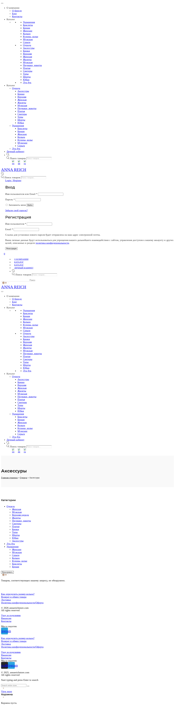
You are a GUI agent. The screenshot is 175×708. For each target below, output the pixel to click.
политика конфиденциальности (52, 243)
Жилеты (27, 59)
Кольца (26, 33)
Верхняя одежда (20, 515)
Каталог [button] (11, 19)
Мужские (28, 39)
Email (9, 229)
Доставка (6, 599)
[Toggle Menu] (2, 3)
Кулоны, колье (30, 36)
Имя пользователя (15, 223)
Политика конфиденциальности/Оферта (22, 602)
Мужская (28, 62)
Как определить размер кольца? (17, 594)
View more (6, 691)
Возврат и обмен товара (13, 597)
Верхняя (27, 53)
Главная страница (9, 478)
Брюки (26, 51)
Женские (27, 30)
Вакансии (6, 618)
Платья (26, 68)
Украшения (29, 22)
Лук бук (27, 82)
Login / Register (13, 180)
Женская (27, 56)
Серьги (26, 42)
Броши (26, 28)
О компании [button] (13, 7)
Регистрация (11, 248)
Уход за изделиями (11, 615)
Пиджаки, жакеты (32, 65)
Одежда (27, 45)
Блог (14, 13)
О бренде (17, 10)
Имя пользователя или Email (21, 194)
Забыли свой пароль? (16, 210)
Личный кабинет (15, 151)
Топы (26, 74)
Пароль (10, 199)
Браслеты (28, 25)
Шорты (27, 76)
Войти (29, 205)
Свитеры (27, 71)
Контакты (17, 16)
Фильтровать (7, 572)
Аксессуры (28, 48)
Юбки (26, 79)
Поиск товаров (18, 158)
